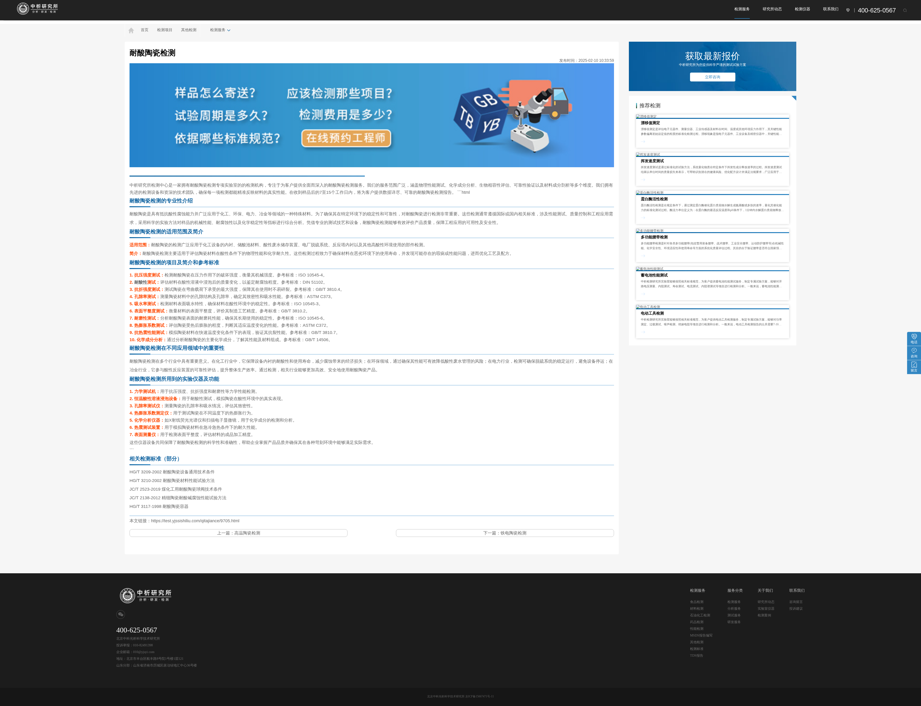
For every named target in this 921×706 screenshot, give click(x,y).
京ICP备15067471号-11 (479, 696)
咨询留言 (796, 602)
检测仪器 (802, 9)
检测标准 (696, 649)
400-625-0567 (877, 10)
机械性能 (203, 222)
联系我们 (830, 9)
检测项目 (164, 30)
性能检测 (696, 629)
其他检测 (188, 30)
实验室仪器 (766, 608)
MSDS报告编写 (701, 635)
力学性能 (238, 391)
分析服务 (734, 608)
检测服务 (742, 9)
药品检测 (696, 622)
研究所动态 (772, 9)
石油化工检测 (700, 615)
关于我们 (765, 590)
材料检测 (696, 608)
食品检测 (696, 602)
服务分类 (735, 590)
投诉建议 (796, 608)
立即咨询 (712, 77)
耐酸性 (140, 282)
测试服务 (734, 615)
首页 (144, 30)
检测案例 (764, 615)
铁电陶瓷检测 (513, 533)
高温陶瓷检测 (247, 533)
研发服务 (734, 622)
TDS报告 (696, 655)
